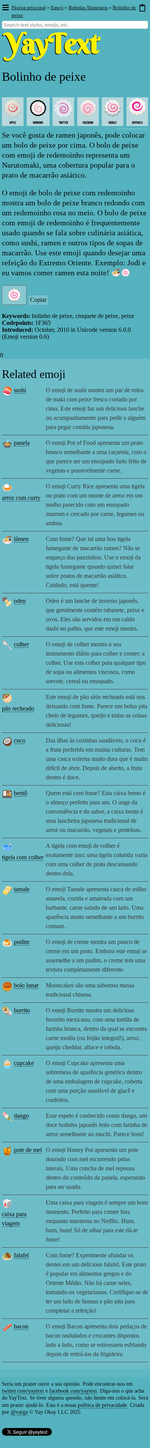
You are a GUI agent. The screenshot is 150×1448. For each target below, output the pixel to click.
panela (22, 442)
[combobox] (75, 25)
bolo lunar (26, 985)
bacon (21, 1326)
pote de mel (28, 1150)
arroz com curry (21, 497)
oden (20, 601)
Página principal (29, 7)
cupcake (24, 1063)
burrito (22, 1010)
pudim (21, 942)
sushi (20, 390)
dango (21, 1115)
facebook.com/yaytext (73, 1391)
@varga (19, 1412)
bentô (20, 793)
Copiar (38, 299)
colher (21, 644)
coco (19, 740)
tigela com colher (22, 857)
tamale (22, 889)
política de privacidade (102, 1405)
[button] (5, 8)
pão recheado (18, 708)
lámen (21, 539)
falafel (21, 1255)
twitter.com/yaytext (23, 1391)
